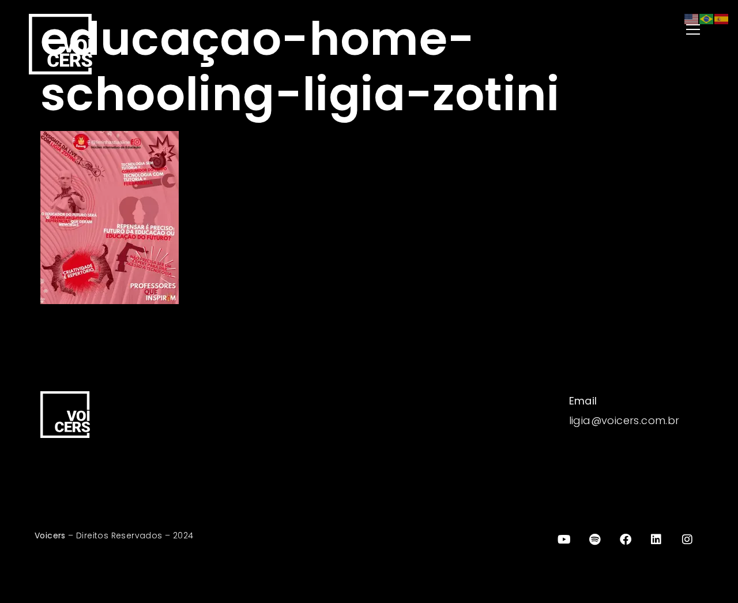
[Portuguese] (706, 18)
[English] (691, 18)
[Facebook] (625, 539)
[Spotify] (595, 539)
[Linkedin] (657, 539)
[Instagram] (687, 539)
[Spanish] (721, 18)
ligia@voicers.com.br (624, 420)
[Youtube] (564, 539)
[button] (542, 30)
